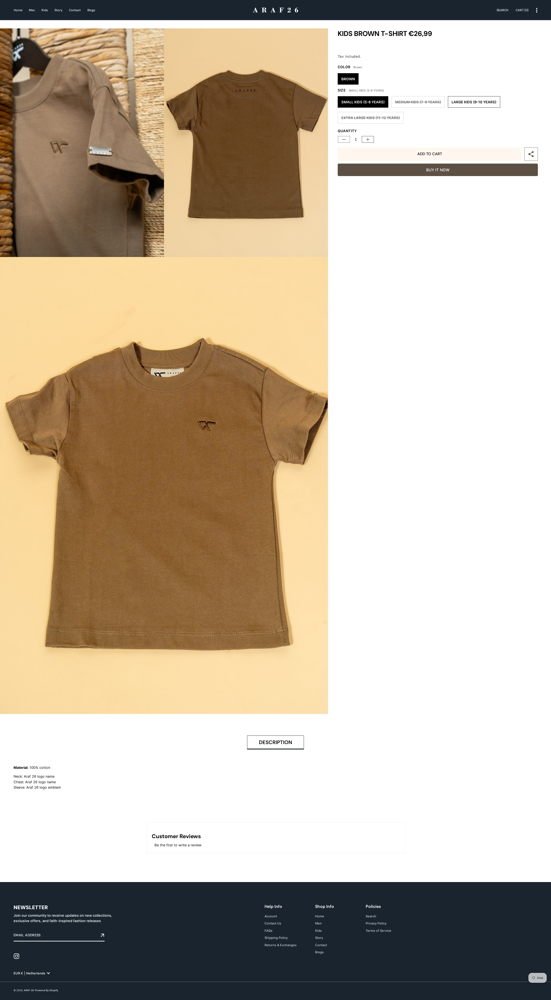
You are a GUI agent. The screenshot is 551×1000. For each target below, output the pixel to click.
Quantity (347, 131)
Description (275, 742)
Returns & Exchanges (281, 945)
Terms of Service (378, 931)
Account (271, 916)
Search (371, 916)
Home (319, 916)
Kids (318, 931)
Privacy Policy (376, 923)
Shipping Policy (276, 938)
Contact (321, 945)
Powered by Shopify (46, 990)
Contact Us (273, 923)
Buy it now (437, 170)
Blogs (319, 952)
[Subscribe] (102, 935)
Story (319, 938)
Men (318, 923)
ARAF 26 (29, 990)
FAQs (268, 931)
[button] (522, 10)
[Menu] (536, 10)
